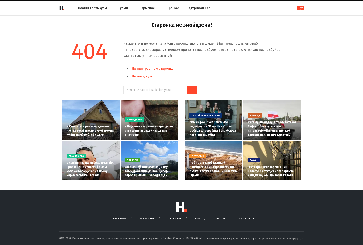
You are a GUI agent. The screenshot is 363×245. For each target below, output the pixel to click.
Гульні (123, 8)
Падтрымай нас (198, 8)
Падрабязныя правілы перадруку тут (280, 238)
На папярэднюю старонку (153, 69)
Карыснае (147, 8)
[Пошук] (288, 7)
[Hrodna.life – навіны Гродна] (62, 8)
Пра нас (173, 8)
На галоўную (142, 76)
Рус (301, 8)
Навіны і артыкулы (92, 8)
